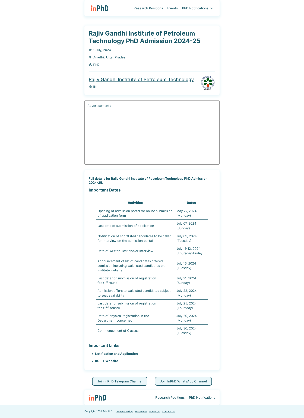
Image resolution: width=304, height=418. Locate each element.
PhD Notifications (195, 8)
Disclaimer (141, 411)
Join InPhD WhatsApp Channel (183, 381)
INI (95, 87)
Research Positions (148, 8)
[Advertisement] (152, 137)
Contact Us (168, 411)
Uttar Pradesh (116, 57)
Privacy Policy (124, 411)
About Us (154, 411)
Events (172, 8)
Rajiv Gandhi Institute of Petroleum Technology (141, 79)
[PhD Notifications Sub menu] (211, 8)
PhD (96, 65)
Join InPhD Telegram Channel (119, 381)
